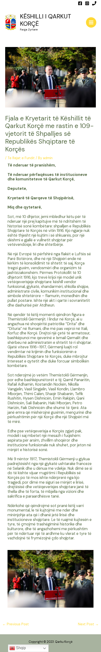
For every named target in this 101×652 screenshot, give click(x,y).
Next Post (88, 624)
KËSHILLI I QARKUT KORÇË (45, 20)
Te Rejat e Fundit (21, 158)
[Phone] (94, 3)
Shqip (20, 648)
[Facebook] (80, 3)
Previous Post (15, 624)
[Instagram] (87, 3)
